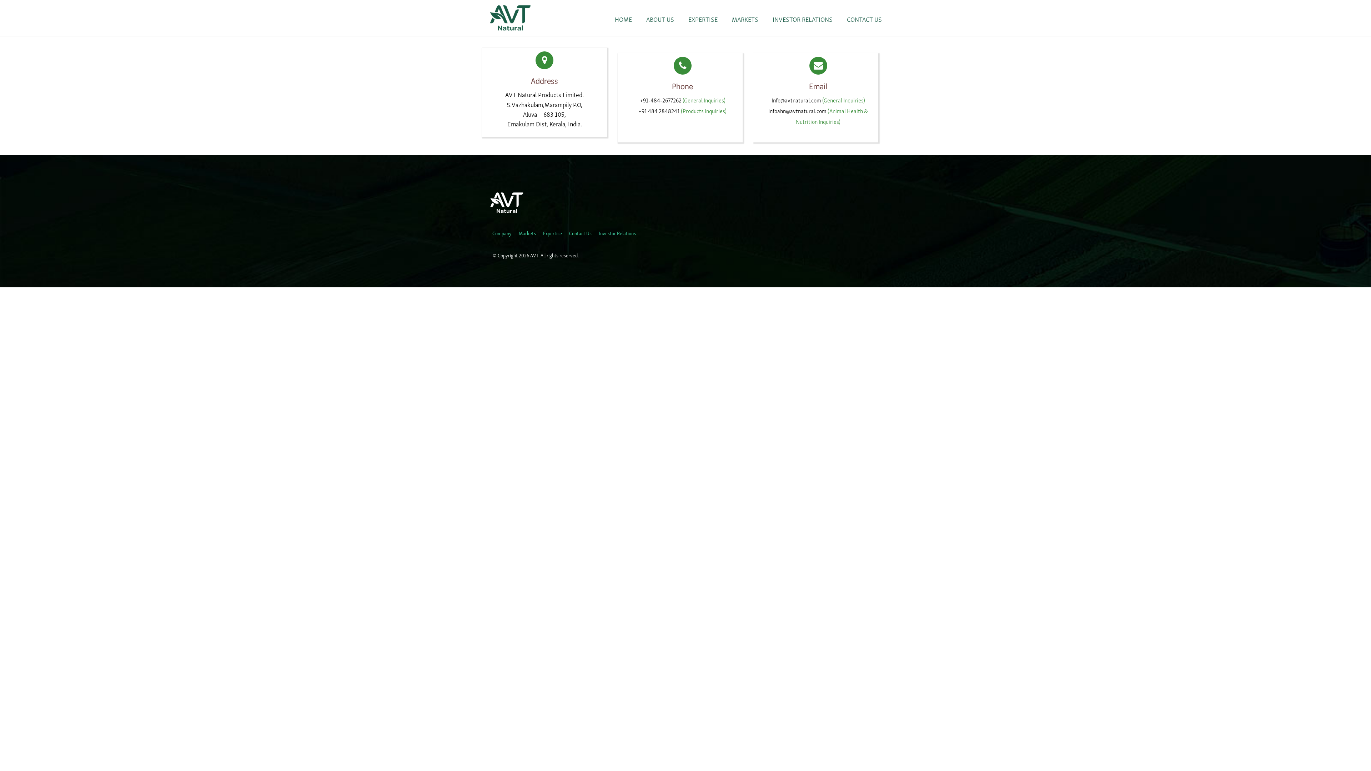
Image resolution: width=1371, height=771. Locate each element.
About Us (660, 19)
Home (623, 19)
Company (502, 233)
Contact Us (864, 19)
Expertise (703, 19)
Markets (745, 19)
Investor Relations (803, 19)
